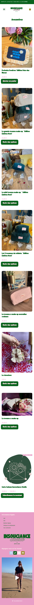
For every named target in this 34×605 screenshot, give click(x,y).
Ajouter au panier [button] (9, 81)
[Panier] (30, 9)
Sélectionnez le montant (12, 495)
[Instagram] (11, 553)
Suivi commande (7, 527)
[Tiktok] (15, 553)
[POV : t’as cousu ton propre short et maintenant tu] (17, 577)
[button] (4, 9)
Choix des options (10, 142)
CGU (4, 520)
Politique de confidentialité (9, 525)
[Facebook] (23, 553)
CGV (4, 518)
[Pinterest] (19, 553)
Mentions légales (7, 523)
